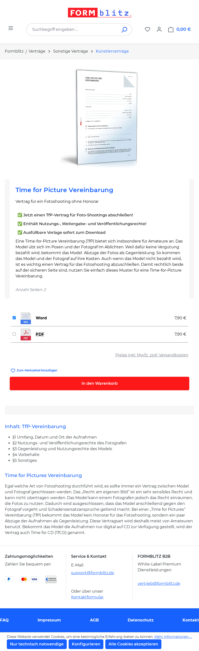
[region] (99, 117)
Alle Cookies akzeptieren (133, 644)
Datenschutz (141, 620)
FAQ (4, 620)
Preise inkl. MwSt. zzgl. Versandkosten (151, 355)
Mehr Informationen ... (173, 637)
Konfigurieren (86, 644)
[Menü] (11, 28)
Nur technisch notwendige (37, 644)
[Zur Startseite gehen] (99, 12)
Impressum (49, 620)
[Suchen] (124, 29)
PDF (40, 334)
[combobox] (71, 29)
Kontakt (190, 620)
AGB (94, 620)
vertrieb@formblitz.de (159, 583)
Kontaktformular (87, 597)
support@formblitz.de (92, 573)
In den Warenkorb (100, 383)
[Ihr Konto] (159, 29)
